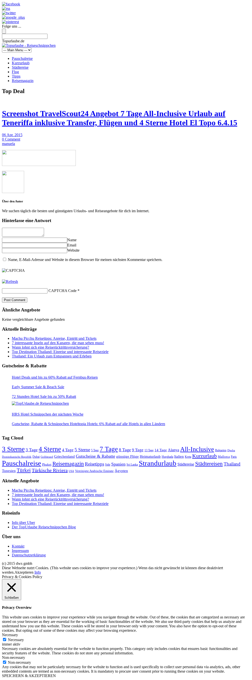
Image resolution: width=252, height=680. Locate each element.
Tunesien (9, 471)
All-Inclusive (197, 449)
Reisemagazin (22, 81)
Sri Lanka (132, 464)
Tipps (16, 76)
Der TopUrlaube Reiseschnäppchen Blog (44, 527)
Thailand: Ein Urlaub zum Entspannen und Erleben (52, 356)
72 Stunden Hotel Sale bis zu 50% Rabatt (44, 396)
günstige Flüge (127, 456)
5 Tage (95, 450)
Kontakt (18, 546)
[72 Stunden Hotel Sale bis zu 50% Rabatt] (40, 403)
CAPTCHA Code (62, 291)
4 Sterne (50, 449)
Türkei (24, 470)
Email (71, 245)
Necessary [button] (10, 635)
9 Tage (137, 450)
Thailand (232, 464)
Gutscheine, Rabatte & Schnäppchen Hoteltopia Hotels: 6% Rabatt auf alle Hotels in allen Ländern (88, 424)
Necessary (16, 640)
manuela (8, 144)
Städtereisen (209, 463)
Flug (15, 72)
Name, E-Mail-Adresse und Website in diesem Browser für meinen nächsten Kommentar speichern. (85, 260)
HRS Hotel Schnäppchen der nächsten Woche (47, 414)
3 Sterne (13, 449)
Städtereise (20, 67)
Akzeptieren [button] (24, 572)
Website (73, 250)
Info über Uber (23, 522)
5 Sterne (82, 449)
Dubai (36, 456)
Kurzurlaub (21, 63)
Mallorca (224, 456)
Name (72, 240)
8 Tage (125, 449)
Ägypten (121, 471)
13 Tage (149, 450)
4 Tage (68, 450)
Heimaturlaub (150, 456)
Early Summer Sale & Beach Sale (38, 387)
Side (107, 464)
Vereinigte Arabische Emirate (94, 471)
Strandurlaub (157, 463)
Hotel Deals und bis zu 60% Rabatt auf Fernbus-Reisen (55, 377)
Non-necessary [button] (13, 657)
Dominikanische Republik (17, 456)
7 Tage (109, 449)
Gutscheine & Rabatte (95, 456)
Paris (234, 456)
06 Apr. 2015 (12, 135)
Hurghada (167, 456)
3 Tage (32, 449)
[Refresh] (10, 281)
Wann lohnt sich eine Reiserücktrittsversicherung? (50, 347)
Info (37, 572)
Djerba (231, 450)
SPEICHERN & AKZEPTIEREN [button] (29, 676)
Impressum (20, 551)
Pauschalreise (22, 58)
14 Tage (161, 450)
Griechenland (64, 456)
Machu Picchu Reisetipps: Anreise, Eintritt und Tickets (54, 338)
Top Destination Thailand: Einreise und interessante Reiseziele (60, 352)
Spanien (118, 464)
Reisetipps (94, 464)
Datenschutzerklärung (29, 555)
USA (71, 471)
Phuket (46, 464)
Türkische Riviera (50, 470)
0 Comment (11, 139)
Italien (179, 456)
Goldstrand (47, 456)
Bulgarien (220, 450)
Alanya (173, 450)
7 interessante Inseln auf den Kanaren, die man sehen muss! (58, 343)
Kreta (188, 456)
